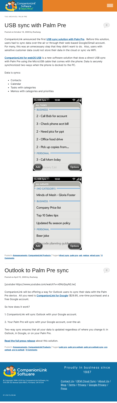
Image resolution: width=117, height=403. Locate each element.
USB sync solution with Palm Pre (65, 39)
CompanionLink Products (39, 255)
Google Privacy (97, 384)
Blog (63, 384)
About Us (103, 381)
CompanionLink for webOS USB (23, 57)
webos (86, 255)
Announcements (20, 255)
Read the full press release (20, 340)
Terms (71, 384)
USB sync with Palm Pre (35, 25)
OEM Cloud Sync (86, 381)
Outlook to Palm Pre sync (37, 270)
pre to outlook (18, 350)
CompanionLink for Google (52, 295)
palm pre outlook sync (93, 347)
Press (64, 388)
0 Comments (106, 26)
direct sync (64, 255)
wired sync (95, 255)
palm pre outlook (75, 347)
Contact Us (67, 381)
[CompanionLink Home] (21, 6)
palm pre (74, 255)
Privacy (82, 384)
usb (80, 255)
